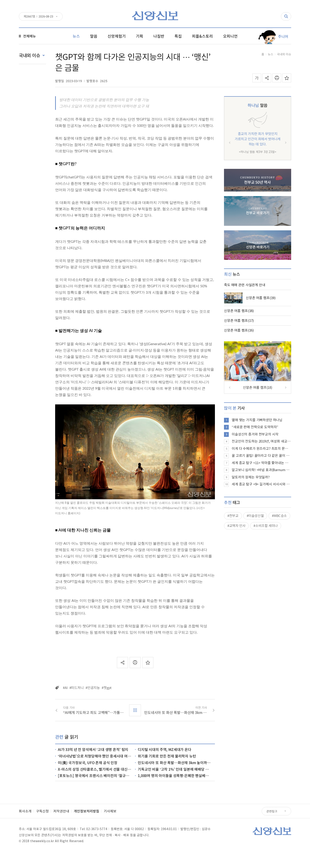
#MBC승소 (279, 515)
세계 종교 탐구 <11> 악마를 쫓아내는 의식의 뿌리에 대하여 (261, 462)
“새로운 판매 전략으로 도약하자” (255, 426)
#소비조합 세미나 (265, 525)
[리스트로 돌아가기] (135, 710)
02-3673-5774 (96, 829)
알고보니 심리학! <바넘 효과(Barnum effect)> (261, 469)
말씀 (257, 105)
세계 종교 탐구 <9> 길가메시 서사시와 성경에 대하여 (261, 484)
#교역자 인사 (236, 525)
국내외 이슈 (284, 54)
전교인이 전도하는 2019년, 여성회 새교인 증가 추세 (261, 441)
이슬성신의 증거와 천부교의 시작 (255, 434)
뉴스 (270, 54)
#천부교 (233, 515)
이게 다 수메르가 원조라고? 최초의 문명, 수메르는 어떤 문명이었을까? (261, 448)
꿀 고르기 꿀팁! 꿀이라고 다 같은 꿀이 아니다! (261, 455)
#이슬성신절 (255, 515)
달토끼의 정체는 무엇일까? (251, 477)
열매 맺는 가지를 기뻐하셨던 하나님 (257, 419)
